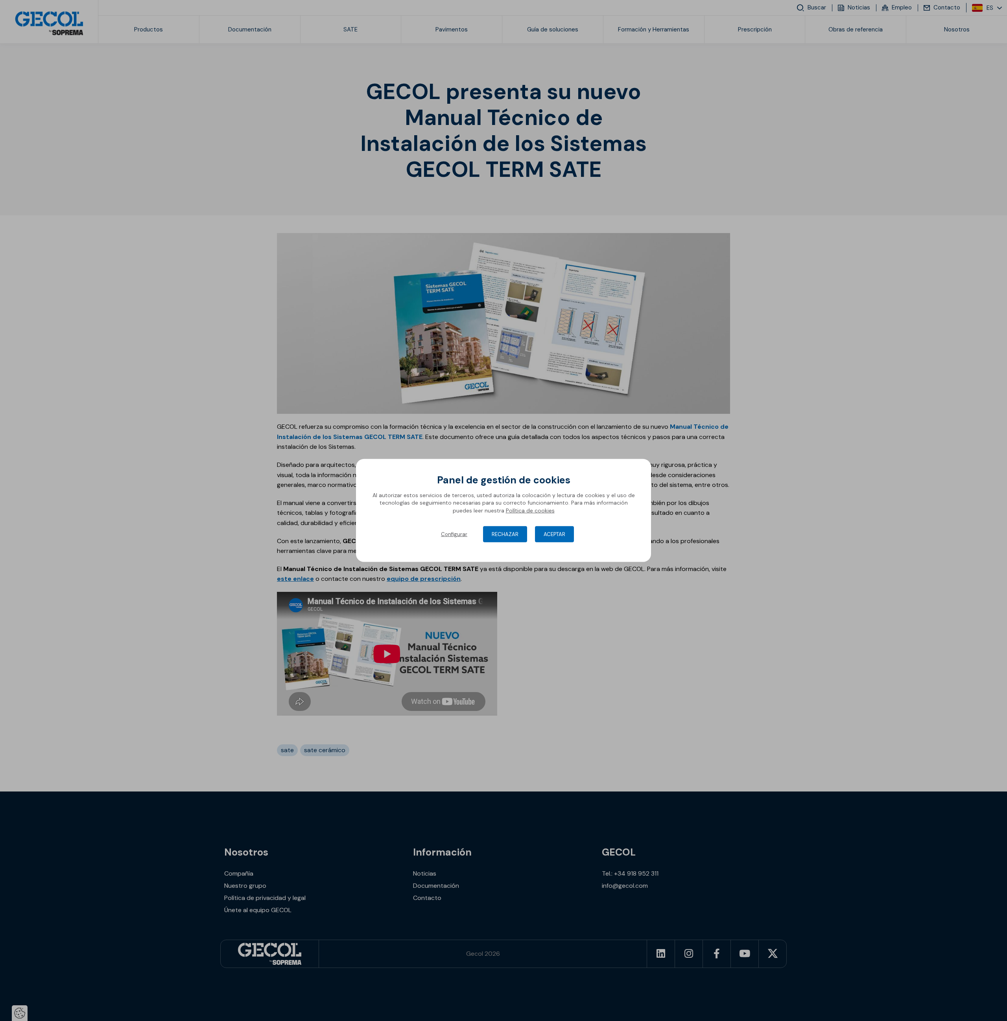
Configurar (454, 534)
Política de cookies (530, 510)
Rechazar (505, 534)
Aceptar (554, 534)
